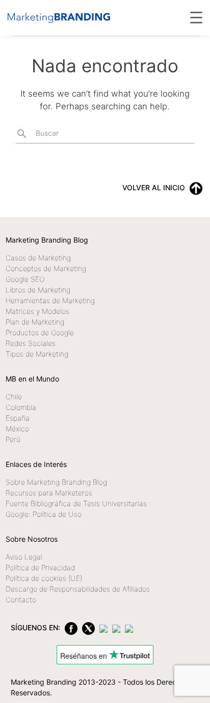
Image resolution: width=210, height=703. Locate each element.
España (18, 418)
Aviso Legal (24, 556)
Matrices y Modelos (37, 311)
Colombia (21, 407)
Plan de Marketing (35, 321)
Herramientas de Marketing (50, 300)
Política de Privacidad (40, 567)
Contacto (21, 599)
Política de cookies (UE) (44, 578)
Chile (14, 396)
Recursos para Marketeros (49, 492)
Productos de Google (40, 332)
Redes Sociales (31, 343)
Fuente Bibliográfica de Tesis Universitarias (76, 503)
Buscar (37, 134)
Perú (13, 439)
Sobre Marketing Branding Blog (56, 482)
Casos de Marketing (38, 257)
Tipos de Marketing (37, 353)
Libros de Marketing (38, 289)
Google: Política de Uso (44, 514)
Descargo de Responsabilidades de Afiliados (78, 588)
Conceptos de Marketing (46, 268)
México (17, 428)
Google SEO (25, 279)
